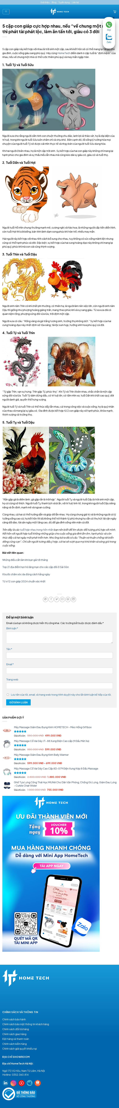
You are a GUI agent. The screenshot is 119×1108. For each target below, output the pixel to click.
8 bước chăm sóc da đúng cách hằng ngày (26, 574)
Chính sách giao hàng (14, 1034)
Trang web (12, 679)
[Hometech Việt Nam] (59, 12)
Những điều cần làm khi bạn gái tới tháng (25, 559)
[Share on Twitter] (56, 599)
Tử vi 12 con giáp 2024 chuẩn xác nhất (24, 581)
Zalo (109, 42)
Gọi (109, 29)
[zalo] (109, 36)
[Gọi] (109, 24)
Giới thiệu (45, 2)
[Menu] (6, 11)
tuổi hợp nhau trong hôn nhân (36, 529)
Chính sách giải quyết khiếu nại (19, 1048)
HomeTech (63, 53)
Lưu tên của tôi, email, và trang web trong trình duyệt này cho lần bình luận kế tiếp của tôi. (61, 694)
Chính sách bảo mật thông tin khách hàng (25, 1024)
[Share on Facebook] (51, 599)
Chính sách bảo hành (14, 1019)
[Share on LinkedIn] (73, 599)
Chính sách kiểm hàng (14, 1043)
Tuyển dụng (64, 2)
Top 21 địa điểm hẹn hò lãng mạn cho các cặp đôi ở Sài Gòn (35, 567)
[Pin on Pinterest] (68, 599)
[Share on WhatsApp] (45, 599)
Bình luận (12, 628)
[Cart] (115, 11)
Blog (54, 2)
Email (10, 664)
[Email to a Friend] (62, 599)
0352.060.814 (20, 1074)
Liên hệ (75, 2)
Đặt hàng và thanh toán (15, 1038)
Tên (9, 649)
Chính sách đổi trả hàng (15, 1029)
